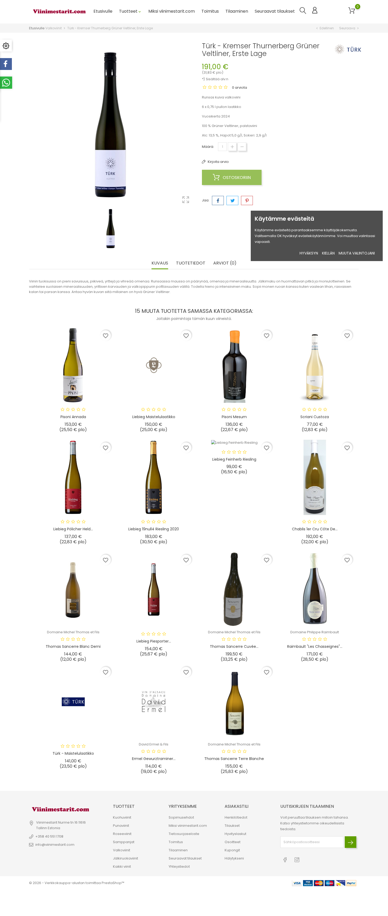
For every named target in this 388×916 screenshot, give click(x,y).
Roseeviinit (122, 833)
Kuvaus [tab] (160, 263)
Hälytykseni (234, 858)
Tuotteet (130, 11)
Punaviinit (121, 825)
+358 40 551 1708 (49, 836)
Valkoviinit (121, 850)
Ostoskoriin (236, 177)
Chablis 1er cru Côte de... (315, 529)
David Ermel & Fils (153, 744)
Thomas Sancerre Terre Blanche (234, 758)
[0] (351, 10)
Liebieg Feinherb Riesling (234, 459)
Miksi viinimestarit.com (171, 11)
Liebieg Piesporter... (153, 641)
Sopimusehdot (181, 817)
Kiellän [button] (328, 253)
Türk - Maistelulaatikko (73, 753)
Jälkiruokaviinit (125, 858)
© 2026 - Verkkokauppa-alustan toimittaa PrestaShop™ (76, 882)
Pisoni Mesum (234, 416)
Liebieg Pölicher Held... (73, 529)
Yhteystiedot (179, 866)
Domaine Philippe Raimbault (314, 632)
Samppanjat (123, 841)
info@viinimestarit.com (54, 844)
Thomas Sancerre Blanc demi (73, 646)
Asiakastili (236, 806)
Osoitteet (232, 841)
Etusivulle (102, 11)
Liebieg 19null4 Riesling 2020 (153, 529)
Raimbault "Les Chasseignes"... (314, 646)
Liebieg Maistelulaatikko (153, 416)
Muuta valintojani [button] (357, 253)
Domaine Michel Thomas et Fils (73, 632)
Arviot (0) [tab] (224, 263)
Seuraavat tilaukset (275, 11)
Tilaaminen (236, 11)
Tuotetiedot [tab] (190, 263)
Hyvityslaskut (235, 833)
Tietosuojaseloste (184, 833)
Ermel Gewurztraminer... (154, 758)
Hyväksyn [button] (309, 253)
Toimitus (210, 11)
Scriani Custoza (314, 416)
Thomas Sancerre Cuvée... (234, 646)
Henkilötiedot (236, 817)
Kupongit (232, 850)
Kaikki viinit (122, 866)
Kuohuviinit (122, 817)
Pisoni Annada (73, 416)
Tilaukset (232, 825)
